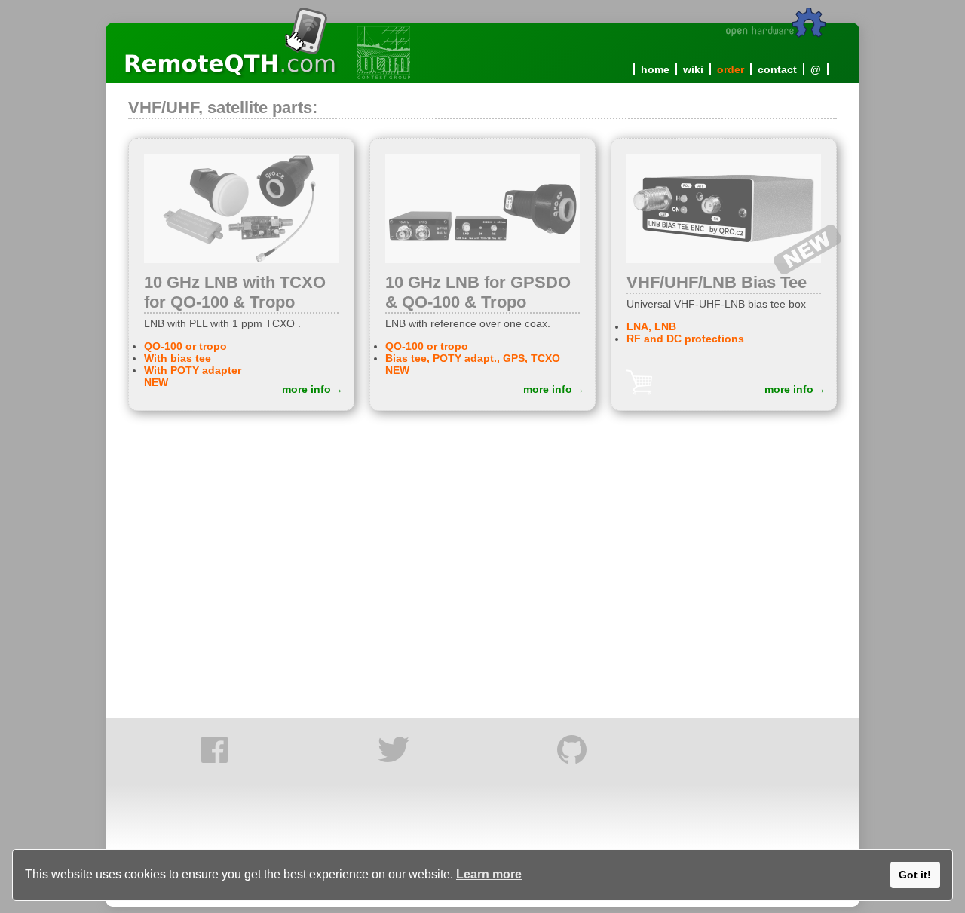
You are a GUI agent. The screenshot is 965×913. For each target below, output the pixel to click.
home (655, 69)
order (730, 69)
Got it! (915, 875)
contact (777, 69)
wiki (693, 69)
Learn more (489, 874)
